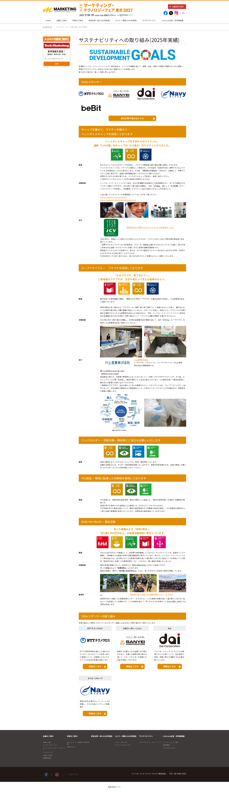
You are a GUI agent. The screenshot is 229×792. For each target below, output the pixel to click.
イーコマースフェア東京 (170, 742)
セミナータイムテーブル (122, 745)
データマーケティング (50, 745)
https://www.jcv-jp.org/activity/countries (118, 200)
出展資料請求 (178, 6)
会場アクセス (71, 747)
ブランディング (48, 752)
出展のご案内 (47, 742)
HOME (48, 20)
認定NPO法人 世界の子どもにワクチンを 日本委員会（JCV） (151, 227)
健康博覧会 (166, 745)
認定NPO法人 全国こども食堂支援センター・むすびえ (151, 594)
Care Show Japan (169, 748)
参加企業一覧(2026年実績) (99, 20)
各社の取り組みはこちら (132, 118)
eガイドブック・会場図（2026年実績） (78, 743)
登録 (56, 64)
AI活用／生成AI (48, 755)
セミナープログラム (121, 742)
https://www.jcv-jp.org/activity (113, 197)
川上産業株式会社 (141, 360)
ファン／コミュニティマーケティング (54, 749)
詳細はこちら (95, 666)
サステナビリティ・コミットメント (150, 742)
